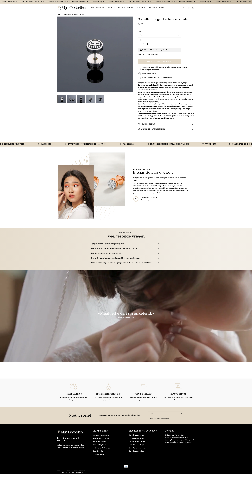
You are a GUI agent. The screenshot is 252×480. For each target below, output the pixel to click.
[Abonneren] (181, 413)
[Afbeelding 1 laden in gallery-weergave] (62, 99)
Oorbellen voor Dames (136, 435)
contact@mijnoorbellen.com (179, 437)
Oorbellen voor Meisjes (136, 445)
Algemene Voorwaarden (101, 438)
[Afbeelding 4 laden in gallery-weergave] (90, 99)
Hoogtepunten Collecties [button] (143, 430)
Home (58, 14)
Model (139, 31)
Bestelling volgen (98, 451)
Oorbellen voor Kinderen (137, 441)
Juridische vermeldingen (101, 435)
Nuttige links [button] (100, 430)
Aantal (140, 40)
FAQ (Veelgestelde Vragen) (102, 448)
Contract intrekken (99, 454)
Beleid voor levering (99, 441)
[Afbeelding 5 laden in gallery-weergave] (100, 99)
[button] (101, 7)
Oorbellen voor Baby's (136, 451)
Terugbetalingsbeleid (100, 445)
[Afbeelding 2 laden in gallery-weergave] (71, 99)
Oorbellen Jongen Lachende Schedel (74, 14)
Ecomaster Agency (81, 472)
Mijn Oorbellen (66, 470)
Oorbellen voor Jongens (137, 448)
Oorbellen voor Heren (136, 438)
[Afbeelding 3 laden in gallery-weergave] (81, 99)
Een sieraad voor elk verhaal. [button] (68, 439)
